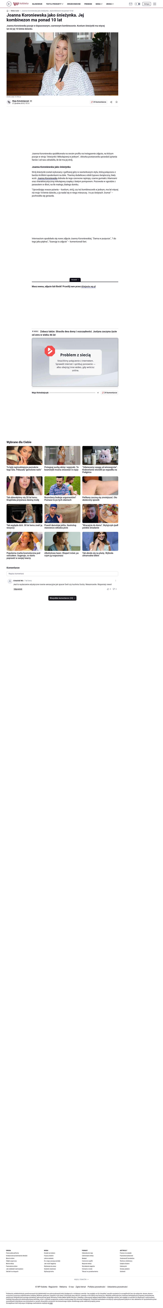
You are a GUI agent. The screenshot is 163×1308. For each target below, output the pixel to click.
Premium (88, 4)
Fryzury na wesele (125, 1253)
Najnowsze (37, 4)
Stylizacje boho (49, 1271)
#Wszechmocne (74, 4)
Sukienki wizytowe (50, 1269)
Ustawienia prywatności (116, 1287)
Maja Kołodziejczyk (20, 101)
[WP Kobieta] (22, 4)
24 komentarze (99, 102)
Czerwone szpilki (87, 1261)
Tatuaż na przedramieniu (90, 1271)
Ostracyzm (123, 1266)
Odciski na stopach (12, 1271)
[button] (137, 4)
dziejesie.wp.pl (88, 286)
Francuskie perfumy (12, 1253)
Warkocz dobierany (126, 1261)
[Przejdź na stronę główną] (9, 6)
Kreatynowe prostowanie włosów (16, 1256)
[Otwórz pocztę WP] (131, 4)
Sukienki (122, 1271)
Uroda (109, 4)
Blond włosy (10, 1263)
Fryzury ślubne (48, 1256)
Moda (98, 4)
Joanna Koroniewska (47, 178)
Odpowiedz (18, 589)
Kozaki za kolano (49, 1253)
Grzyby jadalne (124, 1269)
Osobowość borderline (127, 1258)
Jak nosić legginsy (50, 1263)
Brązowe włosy (87, 1263)
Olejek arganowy (11, 1261)
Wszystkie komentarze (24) (61, 598)
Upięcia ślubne (124, 1263)
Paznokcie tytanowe (126, 1256)
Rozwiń (74, 280)
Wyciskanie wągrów (88, 1266)
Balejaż (84, 1258)
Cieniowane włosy (88, 1256)
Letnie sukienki (48, 1258)
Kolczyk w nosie (87, 1269)
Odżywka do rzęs (87, 1253)
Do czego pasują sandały (52, 1261)
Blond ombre (10, 1258)
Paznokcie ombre (11, 1266)
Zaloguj (146, 4)
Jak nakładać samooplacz (14, 1269)
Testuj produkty (53, 4)
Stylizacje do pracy (50, 1266)
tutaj (51, 1303)
